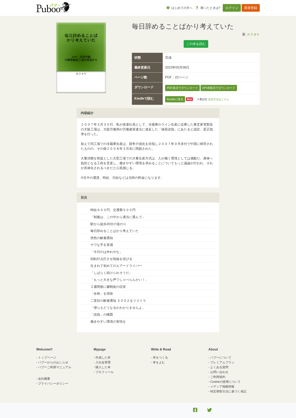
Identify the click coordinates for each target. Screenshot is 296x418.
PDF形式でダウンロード (182, 87)
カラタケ (253, 34)
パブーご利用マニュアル (54, 367)
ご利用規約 (217, 376)
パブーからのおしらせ (53, 362)
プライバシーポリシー (53, 383)
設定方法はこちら (218, 99)
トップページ (47, 357)
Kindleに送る (175, 99)
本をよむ (159, 362)
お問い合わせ (219, 372)
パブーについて (220, 357)
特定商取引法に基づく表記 (228, 391)
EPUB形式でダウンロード (218, 87)
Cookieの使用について (225, 381)
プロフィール (104, 372)
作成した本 (103, 357)
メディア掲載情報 (222, 386)
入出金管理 (103, 362)
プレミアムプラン (222, 362)
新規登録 (250, 7)
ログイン (231, 7)
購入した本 (103, 367)
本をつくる (160, 357)
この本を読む (196, 44)
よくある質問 (219, 367)
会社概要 (44, 378)
